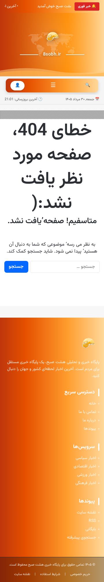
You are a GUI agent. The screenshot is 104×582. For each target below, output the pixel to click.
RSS (92, 521)
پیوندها (90, 429)
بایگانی (91, 529)
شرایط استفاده (50, 574)
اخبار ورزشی (86, 475)
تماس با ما (87, 412)
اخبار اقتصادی (85, 467)
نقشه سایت (86, 513)
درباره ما (89, 421)
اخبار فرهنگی (85, 483)
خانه (92, 404)
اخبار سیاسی (86, 458)
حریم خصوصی (80, 574)
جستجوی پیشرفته (81, 538)
